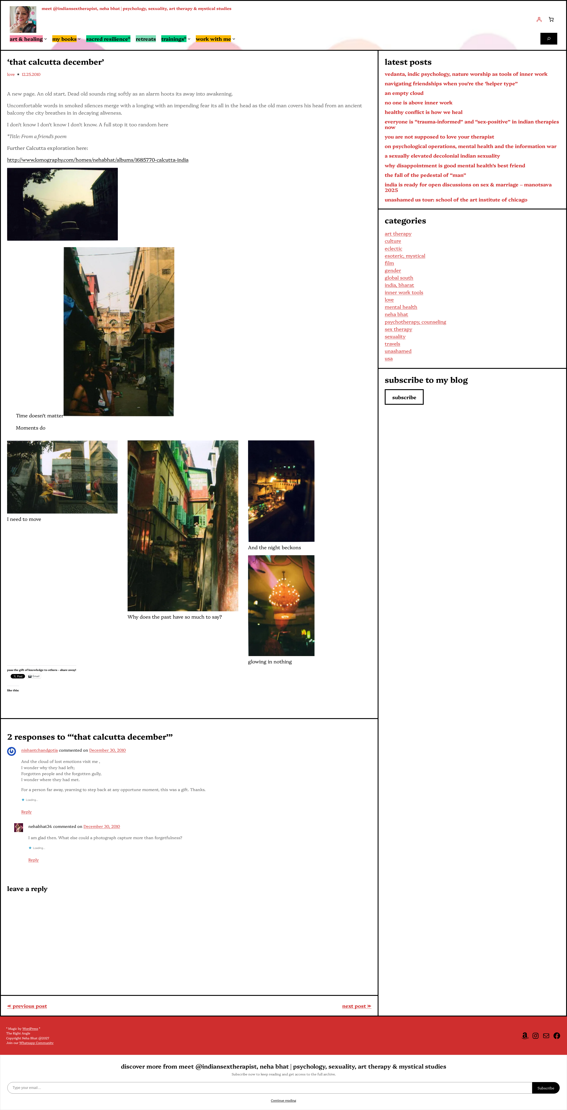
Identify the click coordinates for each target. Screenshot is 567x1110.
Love (11, 74)
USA (389, 358)
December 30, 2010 (107, 750)
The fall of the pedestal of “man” (425, 175)
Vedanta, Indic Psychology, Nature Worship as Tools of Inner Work (466, 74)
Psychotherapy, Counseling (415, 321)
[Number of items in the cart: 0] (551, 19)
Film (389, 262)
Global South (399, 277)
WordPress (30, 1028)
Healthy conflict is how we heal (423, 112)
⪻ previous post (27, 1005)
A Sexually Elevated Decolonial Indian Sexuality (442, 155)
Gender (393, 270)
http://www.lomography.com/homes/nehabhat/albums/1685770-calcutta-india (97, 159)
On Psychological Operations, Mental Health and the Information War (471, 146)
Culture (393, 240)
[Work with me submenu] (233, 38)
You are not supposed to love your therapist (439, 136)
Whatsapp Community (36, 1042)
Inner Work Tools (404, 292)
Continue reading (283, 1100)
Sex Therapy (398, 328)
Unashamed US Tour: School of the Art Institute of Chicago (456, 199)
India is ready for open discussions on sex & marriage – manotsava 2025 (468, 187)
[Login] (539, 19)
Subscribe (546, 1087)
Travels (392, 343)
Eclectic (393, 248)
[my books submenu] (79, 38)
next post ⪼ (356, 1005)
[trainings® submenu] (189, 38)
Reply (26, 811)
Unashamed (398, 350)
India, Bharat (399, 284)
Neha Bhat (396, 314)
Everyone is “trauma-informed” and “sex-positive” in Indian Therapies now (472, 124)
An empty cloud (404, 93)
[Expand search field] (548, 39)
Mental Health (401, 306)
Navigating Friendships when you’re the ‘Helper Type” (451, 83)
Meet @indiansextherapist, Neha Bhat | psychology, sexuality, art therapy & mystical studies (136, 8)
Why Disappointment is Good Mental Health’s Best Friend (455, 165)
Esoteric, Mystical (405, 255)
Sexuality (395, 336)
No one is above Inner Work (418, 102)
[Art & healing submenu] (45, 38)
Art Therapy (398, 233)
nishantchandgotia (39, 750)
